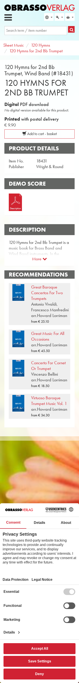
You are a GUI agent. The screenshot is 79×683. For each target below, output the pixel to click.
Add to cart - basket (41, 133)
